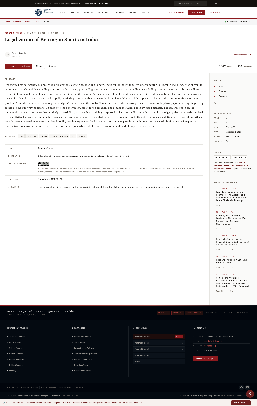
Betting (43, 136)
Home (62, 12)
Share (53, 66)
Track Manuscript (81, 342)
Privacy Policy (12, 387)
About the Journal (17, 336)
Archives (17, 21)
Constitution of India (59, 136)
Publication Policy (16, 359)
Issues (86, 12)
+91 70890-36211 (210, 346)
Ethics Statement (16, 365)
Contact (132, 12)
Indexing (120, 12)
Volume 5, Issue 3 (31, 21)
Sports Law (31, 136)
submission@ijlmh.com (213, 341)
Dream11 (82, 136)
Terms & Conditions (48, 387)
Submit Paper (196, 12)
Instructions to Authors (84, 348)
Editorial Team (15, 342)
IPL (73, 136)
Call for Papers (176, 12)
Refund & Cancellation (29, 387)
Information (103, 12)
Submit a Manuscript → (205, 358)
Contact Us (79, 387)
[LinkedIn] (211, 3)
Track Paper (214, 12)
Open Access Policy (82, 370)
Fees (143, 12)
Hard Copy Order (81, 365)
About (72, 12)
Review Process (16, 353)
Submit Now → (241, 402)
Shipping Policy (65, 387)
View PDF (20, 66)
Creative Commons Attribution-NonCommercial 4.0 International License (231, 166)
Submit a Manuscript (83, 336)
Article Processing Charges (85, 353)
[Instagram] (216, 3)
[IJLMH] (44, 12)
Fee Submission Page (83, 359)
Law (21, 136)
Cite (41, 66)
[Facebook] (220, 3)
